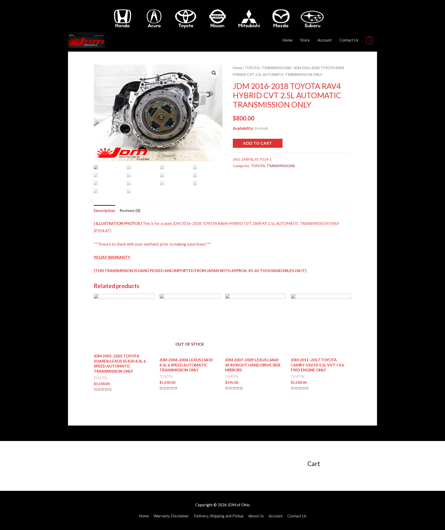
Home (288, 40)
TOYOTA (252, 68)
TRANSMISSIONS (276, 68)
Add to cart (257, 143)
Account (325, 40)
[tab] (104, 210)
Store (305, 40)
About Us (256, 515)
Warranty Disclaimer (171, 515)
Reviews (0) (130, 210)
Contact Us (348, 40)
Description (104, 210)
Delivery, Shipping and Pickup (219, 515)
